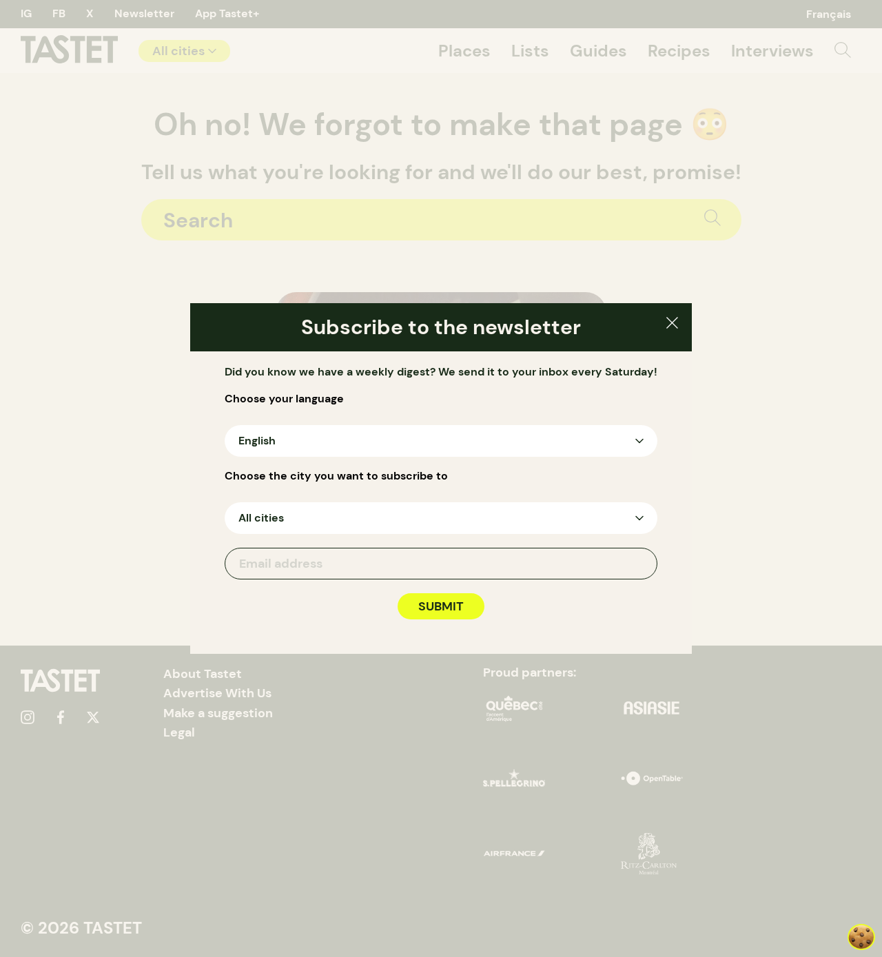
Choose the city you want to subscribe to (336, 476)
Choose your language (284, 398)
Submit (441, 606)
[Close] (672, 325)
